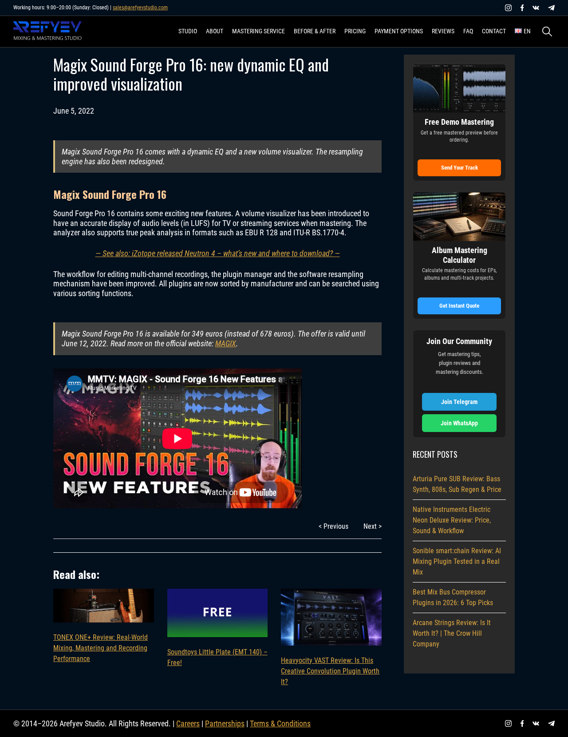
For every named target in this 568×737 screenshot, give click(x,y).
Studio (187, 31)
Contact (494, 31)
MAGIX (225, 343)
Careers (188, 723)
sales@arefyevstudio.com (140, 7)
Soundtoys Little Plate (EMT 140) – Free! (217, 657)
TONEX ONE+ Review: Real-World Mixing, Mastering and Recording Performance (100, 648)
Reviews (443, 31)
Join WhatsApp (459, 423)
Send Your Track (459, 167)
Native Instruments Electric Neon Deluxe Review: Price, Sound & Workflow (452, 520)
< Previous (333, 526)
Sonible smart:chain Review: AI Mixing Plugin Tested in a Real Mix (457, 561)
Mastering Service (258, 31)
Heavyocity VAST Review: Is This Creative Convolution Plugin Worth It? (330, 671)
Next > (372, 526)
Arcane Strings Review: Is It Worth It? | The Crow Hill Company (452, 633)
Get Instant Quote (459, 305)
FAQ (468, 31)
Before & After (314, 31)
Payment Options (399, 31)
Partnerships (225, 723)
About (214, 31)
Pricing (355, 31)
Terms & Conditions (280, 723)
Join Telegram (459, 401)
